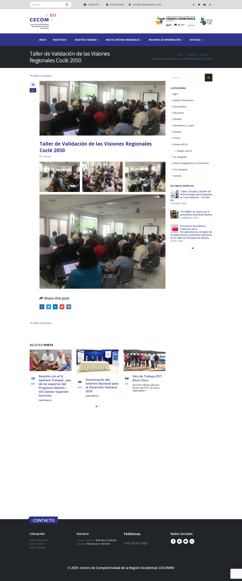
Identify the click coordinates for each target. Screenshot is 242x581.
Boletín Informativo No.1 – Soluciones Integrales (195, 193)
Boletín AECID (184, 150)
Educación (178, 112)
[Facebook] (193, 4)
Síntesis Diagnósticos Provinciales (191, 163)
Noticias (177, 131)
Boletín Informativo (183, 100)
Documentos (180, 106)
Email (62, 306)
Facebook (42, 306)
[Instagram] (210, 4)
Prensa (47, 156)
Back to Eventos (42, 75)
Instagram (191, 537)
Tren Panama (180, 169)
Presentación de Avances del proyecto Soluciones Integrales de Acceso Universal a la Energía (189, 230)
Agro (175, 93)
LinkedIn (55, 306)
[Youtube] (204, 4)
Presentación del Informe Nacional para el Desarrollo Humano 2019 (55, 385)
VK (68, 306)
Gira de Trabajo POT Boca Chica (100, 378)
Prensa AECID (180, 144)
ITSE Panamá (117, 4)
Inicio (42, 39)
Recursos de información (165, 39)
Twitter (48, 306)
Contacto (93, 4)
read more (45, 395)
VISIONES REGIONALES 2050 (147, 4)
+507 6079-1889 (135, 539)
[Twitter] (199, 4)
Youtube (185, 537)
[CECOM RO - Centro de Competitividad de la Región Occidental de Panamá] (43, 21)
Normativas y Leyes (183, 125)
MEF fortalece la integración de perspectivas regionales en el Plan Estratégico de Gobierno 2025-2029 (191, 210)
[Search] (67, 4)
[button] (96, 402)
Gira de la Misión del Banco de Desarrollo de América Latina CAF (149, 380)
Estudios (177, 119)
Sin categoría (180, 156)
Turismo (177, 175)
